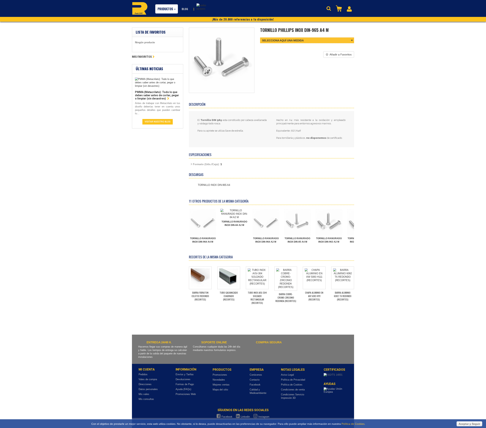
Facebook (255, 384)
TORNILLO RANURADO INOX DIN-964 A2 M (266, 240)
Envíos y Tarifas (185, 374)
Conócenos (256, 374)
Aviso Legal (287, 374)
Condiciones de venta (293, 389)
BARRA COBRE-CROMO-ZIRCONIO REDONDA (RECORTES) (285, 297)
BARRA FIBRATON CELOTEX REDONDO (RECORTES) (200, 296)
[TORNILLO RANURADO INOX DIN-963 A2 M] (328, 222)
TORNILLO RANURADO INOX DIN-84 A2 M (234, 223)
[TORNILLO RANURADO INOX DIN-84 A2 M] (234, 214)
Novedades (219, 379)
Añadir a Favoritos (341, 54)
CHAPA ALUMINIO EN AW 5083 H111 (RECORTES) (314, 296)
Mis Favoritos (142, 56)
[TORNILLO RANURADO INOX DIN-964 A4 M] (202, 222)
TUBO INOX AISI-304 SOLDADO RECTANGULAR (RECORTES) (257, 297)
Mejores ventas (221, 384)
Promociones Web (186, 394)
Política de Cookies (291, 384)
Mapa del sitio (220, 389)
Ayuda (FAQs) (183, 389)
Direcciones (145, 384)
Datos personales (148, 389)
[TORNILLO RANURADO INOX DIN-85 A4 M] (297, 222)
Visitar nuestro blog (157, 121)
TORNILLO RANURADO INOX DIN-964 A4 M (203, 240)
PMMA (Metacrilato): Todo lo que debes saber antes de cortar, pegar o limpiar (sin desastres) (157, 95)
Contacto (255, 379)
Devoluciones (183, 379)
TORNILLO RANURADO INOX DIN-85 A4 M (297, 240)
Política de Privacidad (293, 379)
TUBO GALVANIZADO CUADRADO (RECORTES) (229, 296)
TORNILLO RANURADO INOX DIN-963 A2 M (329, 240)
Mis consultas (146, 399)
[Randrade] (140, 8)
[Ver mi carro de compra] (339, 8)
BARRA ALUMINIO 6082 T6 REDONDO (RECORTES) (342, 296)
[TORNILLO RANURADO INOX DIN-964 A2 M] (265, 222)
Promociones (220, 374)
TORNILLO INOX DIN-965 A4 (214, 185)
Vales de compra (148, 379)
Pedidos (143, 374)
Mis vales (144, 394)
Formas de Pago (185, 384)
